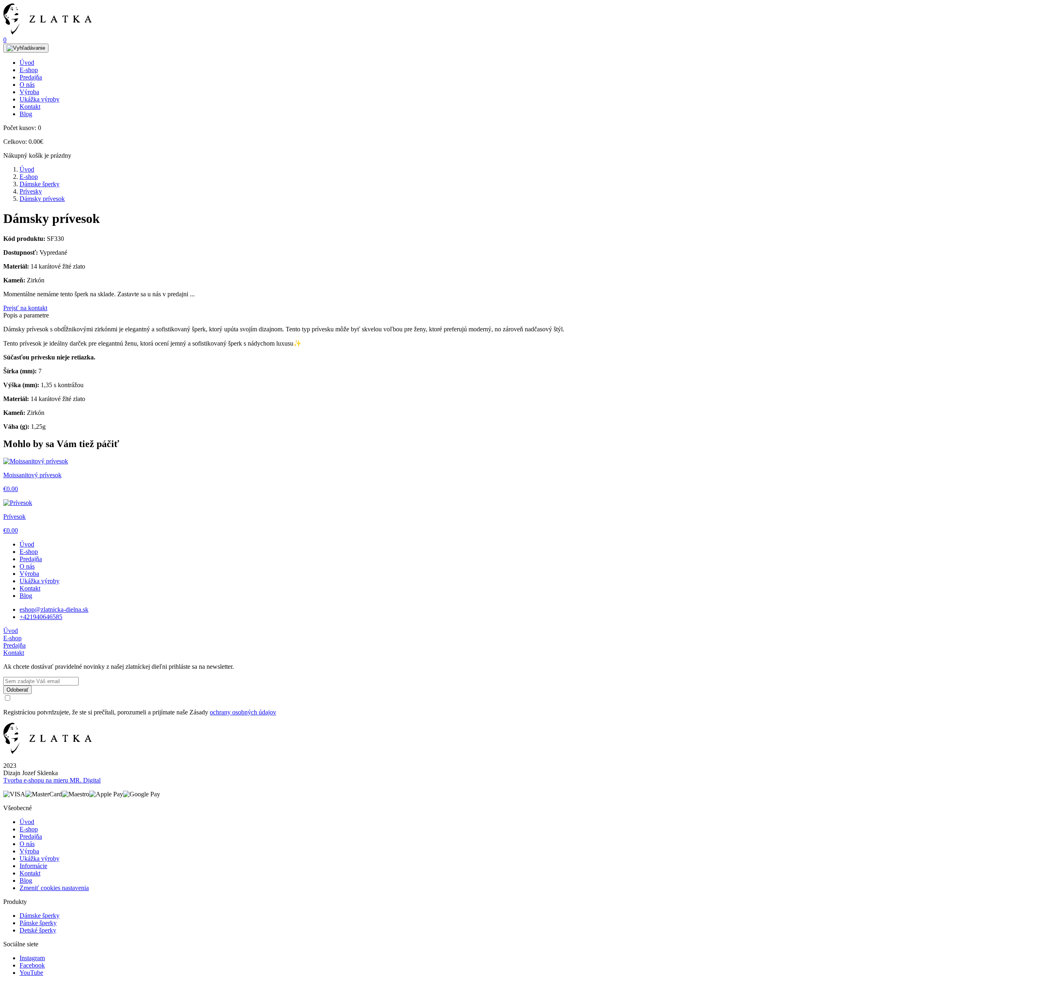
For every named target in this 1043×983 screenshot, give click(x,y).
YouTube (31, 972)
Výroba (29, 91)
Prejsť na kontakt (25, 307)
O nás (27, 84)
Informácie (33, 865)
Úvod (27, 62)
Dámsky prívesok (42, 198)
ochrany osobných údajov (243, 712)
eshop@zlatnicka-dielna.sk (54, 609)
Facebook (32, 965)
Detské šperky (38, 930)
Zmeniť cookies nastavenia (54, 887)
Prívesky (31, 191)
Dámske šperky (39, 184)
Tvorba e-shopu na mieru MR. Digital (52, 780)
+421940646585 (41, 616)
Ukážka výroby (39, 99)
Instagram (32, 957)
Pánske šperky (38, 922)
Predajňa (31, 77)
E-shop (29, 69)
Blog (26, 113)
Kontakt (30, 106)
